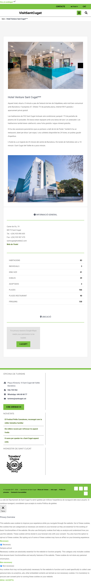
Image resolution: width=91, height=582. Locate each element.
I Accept (23, 344)
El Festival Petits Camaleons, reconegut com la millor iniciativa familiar (23, 421)
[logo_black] (30, 12)
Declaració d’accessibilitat (18, 492)
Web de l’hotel (12, 244)
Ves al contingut (6, 2)
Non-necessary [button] (6, 562)
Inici (3, 19)
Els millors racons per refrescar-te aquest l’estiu (21, 430)
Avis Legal (54, 489)
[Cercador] (86, 12)
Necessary (7, 545)
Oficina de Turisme (42, 489)
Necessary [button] (4, 541)
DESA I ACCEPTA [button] (7, 580)
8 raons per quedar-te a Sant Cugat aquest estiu (22, 440)
